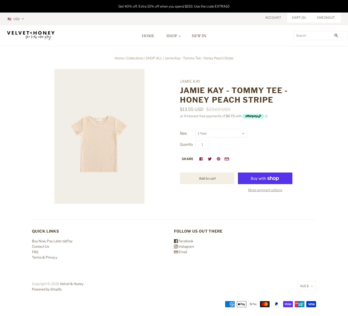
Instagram (186, 246)
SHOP (171, 35)
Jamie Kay (190, 81)
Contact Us (40, 246)
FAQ (35, 252)
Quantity (186, 144)
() (299, 17)
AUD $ (304, 286)
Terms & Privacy (44, 257)
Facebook (185, 241)
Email (182, 252)
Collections (134, 58)
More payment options (265, 190)
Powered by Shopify (47, 289)
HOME (148, 35)
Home (119, 58)
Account (273, 17)
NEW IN (199, 35)
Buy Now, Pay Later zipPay (52, 241)
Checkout (326, 17)
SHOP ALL (154, 58)
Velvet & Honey (71, 284)
